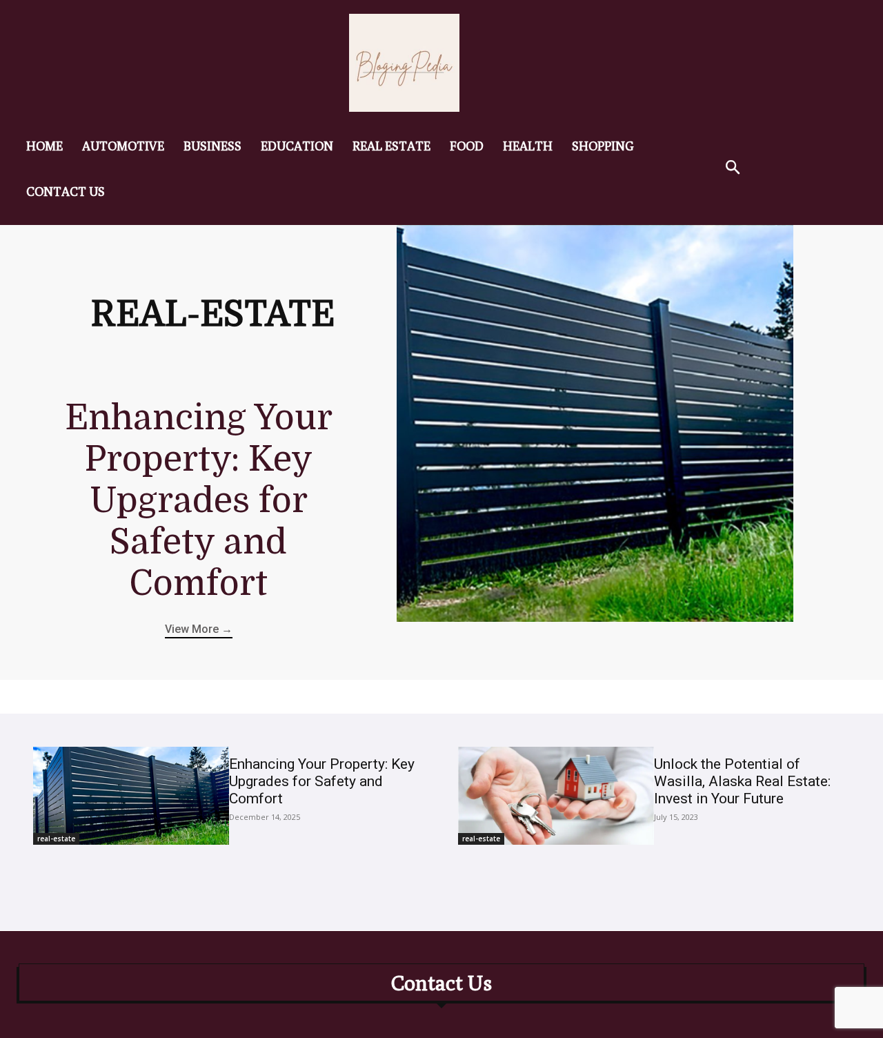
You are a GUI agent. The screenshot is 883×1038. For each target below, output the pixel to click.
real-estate (56, 838)
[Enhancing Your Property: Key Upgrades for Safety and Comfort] (595, 423)
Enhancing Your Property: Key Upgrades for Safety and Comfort (199, 500)
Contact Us (441, 982)
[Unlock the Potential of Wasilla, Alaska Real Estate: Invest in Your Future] (556, 796)
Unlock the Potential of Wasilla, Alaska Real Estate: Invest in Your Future (742, 781)
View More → (198, 629)
